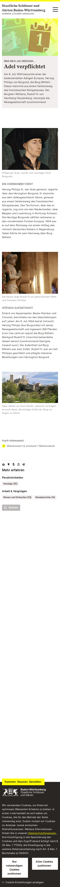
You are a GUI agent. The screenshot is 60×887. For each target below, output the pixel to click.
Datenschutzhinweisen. (42, 833)
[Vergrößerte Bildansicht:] (30, 388)
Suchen (13, 507)
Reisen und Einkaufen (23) (17, 497)
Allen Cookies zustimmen (44, 863)
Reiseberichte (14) (45, 497)
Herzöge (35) (10, 483)
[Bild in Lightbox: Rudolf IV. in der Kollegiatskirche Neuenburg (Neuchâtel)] (30, 273)
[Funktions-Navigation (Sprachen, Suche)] (55, 10)
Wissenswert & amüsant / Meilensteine (31, 445)
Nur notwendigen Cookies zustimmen (14, 867)
